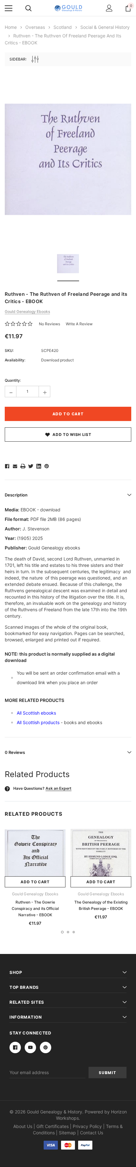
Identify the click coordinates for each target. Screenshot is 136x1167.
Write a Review (79, 323)
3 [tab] (73, 932)
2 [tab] (68, 932)
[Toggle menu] (8, 8)
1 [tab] (62, 932)
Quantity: (13, 380)
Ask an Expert (58, 788)
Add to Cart (35, 881)
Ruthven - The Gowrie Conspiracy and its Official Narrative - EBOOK (35, 908)
